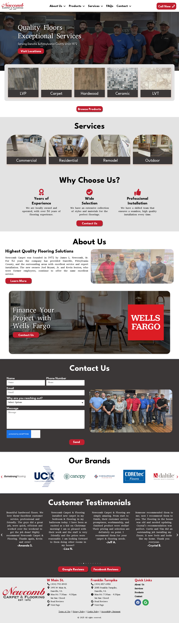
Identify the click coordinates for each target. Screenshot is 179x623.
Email (10, 388)
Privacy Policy (79, 612)
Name (11, 378)
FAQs (109, 6)
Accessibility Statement (110, 612)
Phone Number (56, 378)
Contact (122, 6)
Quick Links (143, 580)
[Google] (145, 602)
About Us (56, 6)
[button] (1, 476)
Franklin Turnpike (104, 580)
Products (75, 6)
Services (93, 6)
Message (12, 408)
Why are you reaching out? (25, 398)
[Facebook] (138, 602)
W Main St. (55, 580)
